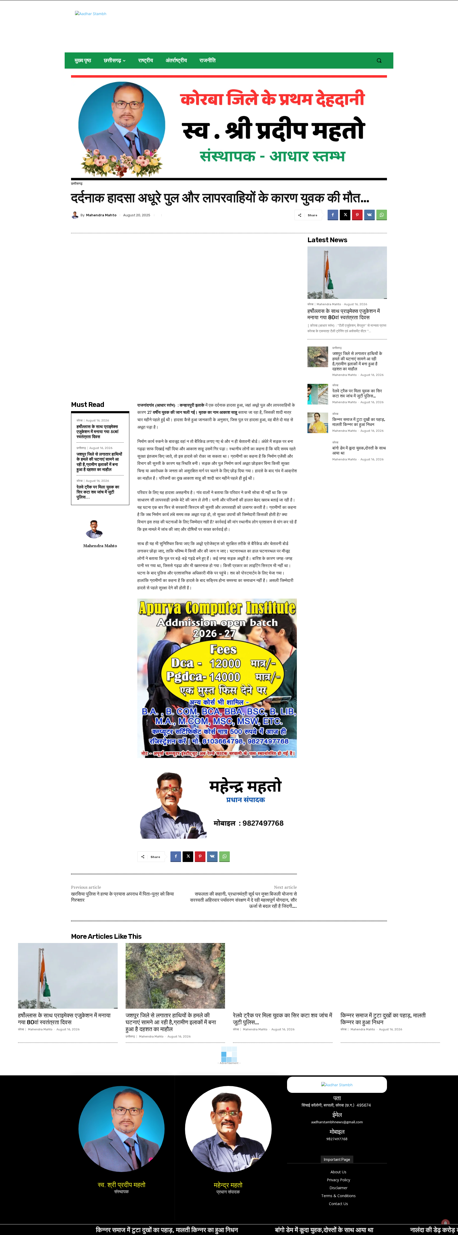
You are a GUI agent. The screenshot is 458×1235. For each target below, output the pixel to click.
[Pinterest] (357, 215)
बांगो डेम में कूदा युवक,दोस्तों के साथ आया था (249, 1229)
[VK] (369, 215)
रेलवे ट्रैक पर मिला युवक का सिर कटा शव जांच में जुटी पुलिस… (98, 492)
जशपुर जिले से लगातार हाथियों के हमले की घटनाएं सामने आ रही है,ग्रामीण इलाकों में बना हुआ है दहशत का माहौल (99, 461)
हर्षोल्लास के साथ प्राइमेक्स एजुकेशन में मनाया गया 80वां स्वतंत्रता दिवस (97, 431)
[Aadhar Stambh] (126, 25)
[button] (379, 60)
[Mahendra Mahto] (76, 215)
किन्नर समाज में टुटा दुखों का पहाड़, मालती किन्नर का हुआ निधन (358, 422)
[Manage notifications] (445, 1223)
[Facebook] (333, 215)
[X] (345, 215)
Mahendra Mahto (101, 215)
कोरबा (79, 420)
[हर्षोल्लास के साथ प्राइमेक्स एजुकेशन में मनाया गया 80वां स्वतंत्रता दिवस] (347, 272)
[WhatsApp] (381, 215)
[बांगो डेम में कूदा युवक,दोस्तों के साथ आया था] (317, 451)
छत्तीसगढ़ (76, 183)
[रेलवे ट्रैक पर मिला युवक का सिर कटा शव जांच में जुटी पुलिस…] (317, 394)
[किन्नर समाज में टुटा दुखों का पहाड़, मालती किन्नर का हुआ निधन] (317, 422)
